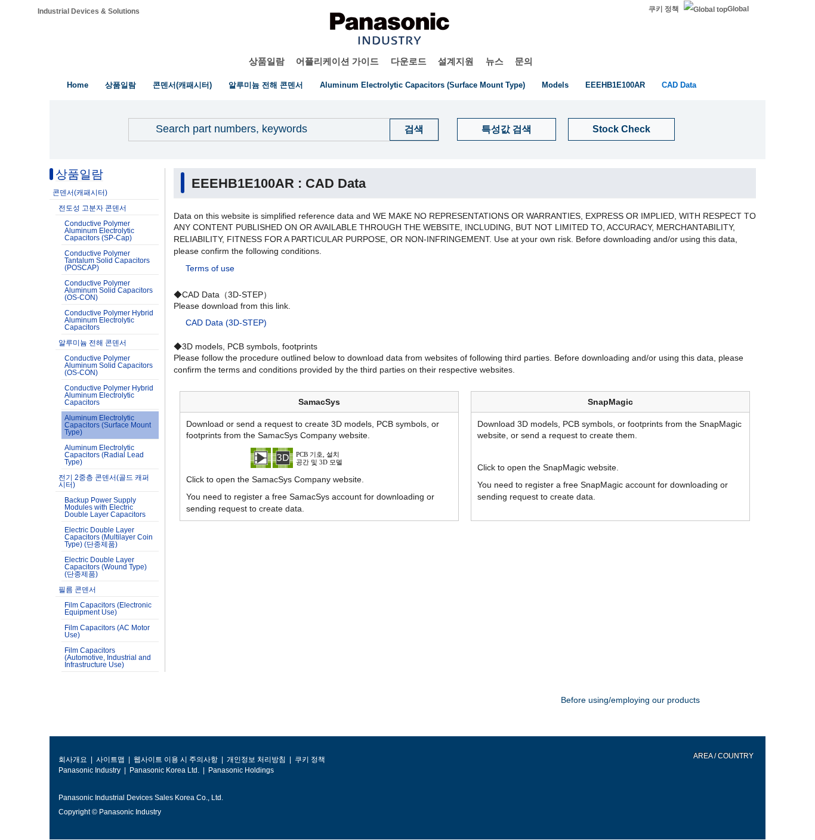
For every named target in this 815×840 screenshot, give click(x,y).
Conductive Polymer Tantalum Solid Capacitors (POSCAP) (107, 260)
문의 (524, 61)
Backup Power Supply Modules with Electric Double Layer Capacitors (105, 507)
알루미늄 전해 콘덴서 (266, 84)
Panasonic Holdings (241, 770)
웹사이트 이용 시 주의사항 (176, 759)
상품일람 (267, 61)
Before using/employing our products (630, 700)
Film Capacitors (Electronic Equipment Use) (108, 608)
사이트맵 (110, 759)
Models (555, 84)
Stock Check (621, 129)
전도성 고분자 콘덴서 (92, 208)
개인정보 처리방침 (256, 759)
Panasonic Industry (89, 770)
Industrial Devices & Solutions (89, 11)
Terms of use (210, 268)
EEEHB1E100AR (615, 84)
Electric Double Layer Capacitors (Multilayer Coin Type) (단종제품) (108, 537)
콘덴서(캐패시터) (182, 84)
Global (738, 9)
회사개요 (72, 759)
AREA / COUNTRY (723, 756)
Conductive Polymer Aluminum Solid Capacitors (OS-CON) (108, 290)
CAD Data (679, 84)
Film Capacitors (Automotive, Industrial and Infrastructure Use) (107, 657)
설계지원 (456, 61)
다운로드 (409, 61)
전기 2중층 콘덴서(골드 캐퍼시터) (103, 481)
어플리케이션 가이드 (337, 61)
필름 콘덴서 (77, 589)
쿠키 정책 (664, 9)
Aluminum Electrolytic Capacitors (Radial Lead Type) (104, 455)
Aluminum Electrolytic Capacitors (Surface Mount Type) (422, 84)
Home (77, 84)
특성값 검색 (506, 129)
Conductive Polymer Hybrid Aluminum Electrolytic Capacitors (108, 320)
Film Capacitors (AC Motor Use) (107, 631)
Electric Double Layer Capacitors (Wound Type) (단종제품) (105, 567)
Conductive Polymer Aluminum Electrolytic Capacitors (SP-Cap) (99, 230)
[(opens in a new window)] (319, 456)
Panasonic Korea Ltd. (164, 770)
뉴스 (495, 61)
